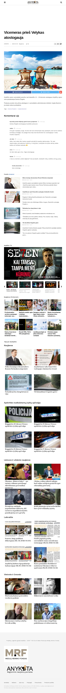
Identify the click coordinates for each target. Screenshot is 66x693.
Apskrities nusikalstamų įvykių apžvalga (22, 403)
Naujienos (21, 43)
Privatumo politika (49, 682)
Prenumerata (38, 682)
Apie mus (21, 682)
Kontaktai (6, 682)
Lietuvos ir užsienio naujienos (17, 460)
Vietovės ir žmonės (12, 574)
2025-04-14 (15, 43)
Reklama (14, 682)
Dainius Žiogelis (12, 109)
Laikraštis (8, 517)
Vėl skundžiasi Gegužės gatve (30, 222)
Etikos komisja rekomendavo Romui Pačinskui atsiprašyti (38, 178)
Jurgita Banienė (22, 109)
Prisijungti (29, 682)
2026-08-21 (26, 180)
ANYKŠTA (6, 43)
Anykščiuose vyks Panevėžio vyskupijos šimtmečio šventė (38, 191)
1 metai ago (42, 121)
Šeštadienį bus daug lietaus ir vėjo (32, 208)
